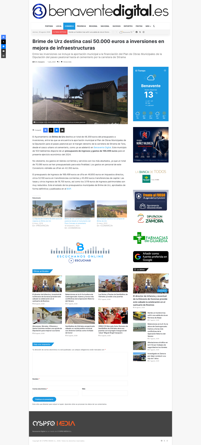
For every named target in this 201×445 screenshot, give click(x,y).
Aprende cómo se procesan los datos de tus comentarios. (86, 404)
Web (83, 389)
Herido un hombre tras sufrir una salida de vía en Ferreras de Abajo (158, 315)
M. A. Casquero (39, 62)
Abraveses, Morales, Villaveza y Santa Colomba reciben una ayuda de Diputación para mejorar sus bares (47, 328)
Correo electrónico (40, 389)
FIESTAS (139, 26)
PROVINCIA (81, 26)
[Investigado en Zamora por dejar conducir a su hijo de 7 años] (139, 356)
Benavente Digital (102, 147)
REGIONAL (93, 26)
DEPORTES (128, 26)
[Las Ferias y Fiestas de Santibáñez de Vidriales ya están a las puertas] (113, 283)
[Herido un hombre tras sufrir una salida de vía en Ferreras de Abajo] (139, 316)
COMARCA (69, 26)
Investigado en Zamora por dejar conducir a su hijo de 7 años (157, 356)
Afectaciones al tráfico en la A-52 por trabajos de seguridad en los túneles (158, 344)
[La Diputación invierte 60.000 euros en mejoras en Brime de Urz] (47, 209)
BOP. (69, 189)
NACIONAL (105, 26)
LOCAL (59, 26)
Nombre (36, 379)
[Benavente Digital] (100, 11)
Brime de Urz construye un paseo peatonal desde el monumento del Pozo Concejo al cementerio (77, 221)
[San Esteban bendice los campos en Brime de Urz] (112, 209)
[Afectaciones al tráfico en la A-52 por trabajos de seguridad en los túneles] (139, 345)
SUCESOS (117, 26)
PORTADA (49, 26)
